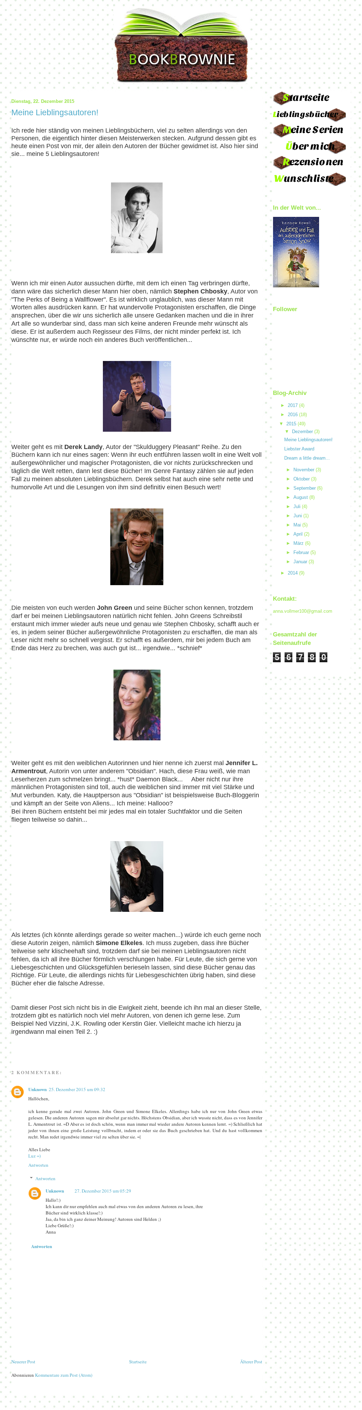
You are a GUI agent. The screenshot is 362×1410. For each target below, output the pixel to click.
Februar (301, 552)
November (303, 469)
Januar (300, 561)
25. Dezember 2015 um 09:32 (77, 1089)
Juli (296, 506)
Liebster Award (299, 448)
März (298, 543)
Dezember (302, 431)
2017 (293, 405)
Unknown (37, 1089)
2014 (293, 573)
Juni (297, 515)
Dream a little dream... (307, 458)
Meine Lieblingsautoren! (308, 439)
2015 (291, 423)
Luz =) (34, 1156)
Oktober (301, 479)
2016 (293, 414)
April (298, 534)
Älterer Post (251, 1361)
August (300, 497)
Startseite (138, 1361)
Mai (297, 525)
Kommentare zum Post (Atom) (63, 1375)
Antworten (38, 1165)
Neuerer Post (23, 1361)
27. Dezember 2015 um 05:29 (103, 1191)
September (304, 488)
